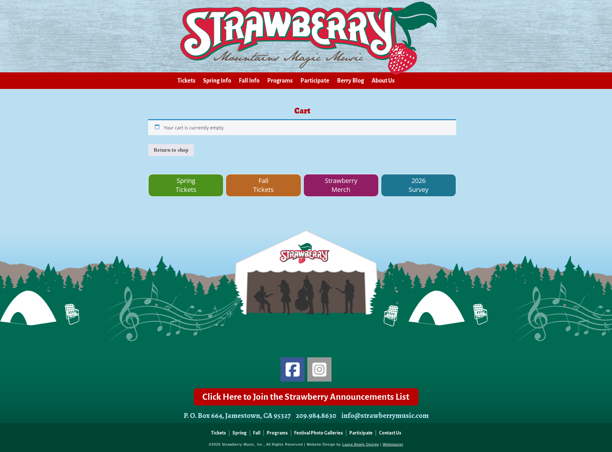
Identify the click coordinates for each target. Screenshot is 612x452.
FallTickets (263, 185)
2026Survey (418, 185)
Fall (256, 432)
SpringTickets (186, 185)
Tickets (186, 80)
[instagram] (319, 369)
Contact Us (390, 432)
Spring (239, 432)
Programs (280, 80)
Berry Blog (350, 80)
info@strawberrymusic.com (385, 415)
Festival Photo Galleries (318, 432)
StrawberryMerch (341, 185)
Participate (314, 80)
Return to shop (171, 150)
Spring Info (217, 80)
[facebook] (292, 369)
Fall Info (249, 80)
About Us (383, 80)
